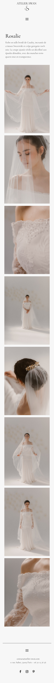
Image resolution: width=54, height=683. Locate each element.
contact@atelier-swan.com (28, 658)
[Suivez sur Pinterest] (33, 671)
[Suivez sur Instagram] (27, 671)
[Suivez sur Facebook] (20, 671)
